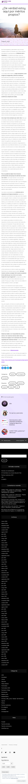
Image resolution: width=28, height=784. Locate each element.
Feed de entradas (5, 724)
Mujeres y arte (4, 694)
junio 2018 (3, 656)
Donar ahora (5, 772)
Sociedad (5, 378)
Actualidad (4, 677)
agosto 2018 (4, 652)
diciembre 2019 (5, 624)
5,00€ (8, 767)
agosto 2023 (4, 532)
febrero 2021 (4, 594)
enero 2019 (4, 641)
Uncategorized (4, 711)
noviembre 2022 (5, 551)
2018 (2, 675)
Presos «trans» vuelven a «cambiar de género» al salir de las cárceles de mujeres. (13, 503)
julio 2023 (3, 534)
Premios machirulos (6, 705)
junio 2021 (3, 585)
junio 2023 (3, 536)
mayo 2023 (4, 538)
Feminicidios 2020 (5, 688)
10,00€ (13, 767)
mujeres (4, 387)
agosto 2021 (4, 581)
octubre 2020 (4, 602)
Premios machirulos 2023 (7, 475)
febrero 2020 (4, 619)
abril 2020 (3, 615)
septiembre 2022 (5, 555)
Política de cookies (14, 778)
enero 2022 (4, 570)
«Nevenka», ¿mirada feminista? (13, 507)
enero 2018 (4, 658)
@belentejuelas (14, 350)
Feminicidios (4, 685)
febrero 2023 (4, 545)
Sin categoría (21, 374)
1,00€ (3, 767)
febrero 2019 (4, 639)
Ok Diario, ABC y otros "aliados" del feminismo (12, 698)
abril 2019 (3, 635)
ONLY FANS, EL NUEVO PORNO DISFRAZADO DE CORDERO (11, 491)
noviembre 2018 (5, 645)
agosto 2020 (4, 607)
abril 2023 (3, 540)
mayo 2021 (4, 587)
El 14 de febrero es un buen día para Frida (11, 473)
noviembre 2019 (5, 626)
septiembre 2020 (5, 604)
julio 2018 (3, 654)
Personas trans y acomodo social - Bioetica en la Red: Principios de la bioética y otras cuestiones (13, 500)
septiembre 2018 (5, 649)
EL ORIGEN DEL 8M (20, 511)
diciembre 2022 (5, 549)
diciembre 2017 (4, 660)
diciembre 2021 (5, 572)
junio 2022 (3, 560)
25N (2, 477)
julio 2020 (3, 609)
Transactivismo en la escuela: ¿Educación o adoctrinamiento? (11, 496)
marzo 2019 (4, 637)
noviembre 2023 (5, 527)
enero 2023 (4, 547)
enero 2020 (4, 622)
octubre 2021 (4, 577)
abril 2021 (3, 590)
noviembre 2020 (5, 600)
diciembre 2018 (5, 643)
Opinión (12, 374)
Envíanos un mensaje (13, 744)
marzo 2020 (4, 617)
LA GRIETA (3, 479)
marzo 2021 (4, 592)
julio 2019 (3, 628)
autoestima (12, 383)
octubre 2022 (4, 553)
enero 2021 (4, 596)
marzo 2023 (4, 542)
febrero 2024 (4, 523)
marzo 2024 (4, 521)
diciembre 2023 (5, 525)
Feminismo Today (5, 690)
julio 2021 (3, 583)
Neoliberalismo (5, 696)
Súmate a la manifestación (7, 470)
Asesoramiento (4, 744)
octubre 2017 (4, 664)
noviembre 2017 (5, 662)
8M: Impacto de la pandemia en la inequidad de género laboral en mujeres (12, 510)
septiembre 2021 (5, 579)
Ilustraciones (4, 692)
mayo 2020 (4, 613)
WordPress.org (4, 728)
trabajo (11, 387)
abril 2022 (3, 564)
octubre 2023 (4, 530)
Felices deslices (5, 683)
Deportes (3, 681)
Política (3, 703)
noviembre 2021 (5, 575)
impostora (20, 383)
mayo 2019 (4, 632)
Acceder (3, 721)
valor (17, 387)
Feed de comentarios (6, 726)
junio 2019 (3, 630)
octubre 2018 (4, 647)
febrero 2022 (4, 568)
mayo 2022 (4, 562)
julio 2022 (3, 557)
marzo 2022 (4, 566)
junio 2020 (3, 611)
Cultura (3, 679)
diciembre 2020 (5, 598)
